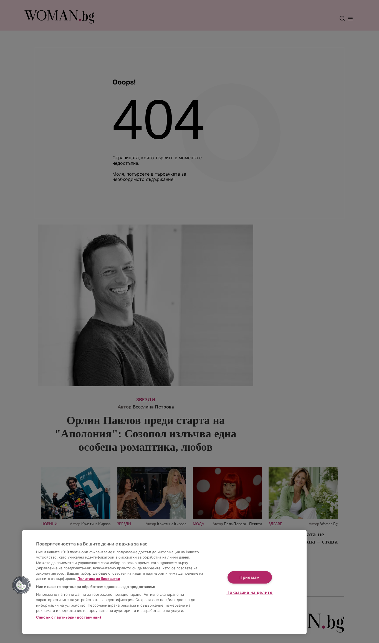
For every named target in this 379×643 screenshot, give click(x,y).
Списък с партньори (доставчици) (68, 617)
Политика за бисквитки (98, 579)
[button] (21, 585)
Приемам (249, 577)
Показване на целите (249, 592)
